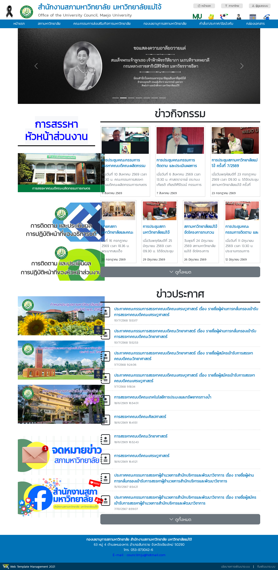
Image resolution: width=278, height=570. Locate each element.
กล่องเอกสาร (255, 23)
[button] (36, 66)
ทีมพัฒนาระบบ (266, 566)
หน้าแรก (19, 23)
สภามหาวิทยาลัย (49, 23)
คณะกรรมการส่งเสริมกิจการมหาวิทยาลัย (102, 23)
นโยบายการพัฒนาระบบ (235, 566)
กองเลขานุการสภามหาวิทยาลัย (165, 23)
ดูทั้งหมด (182, 272)
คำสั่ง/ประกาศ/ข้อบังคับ (216, 23)
